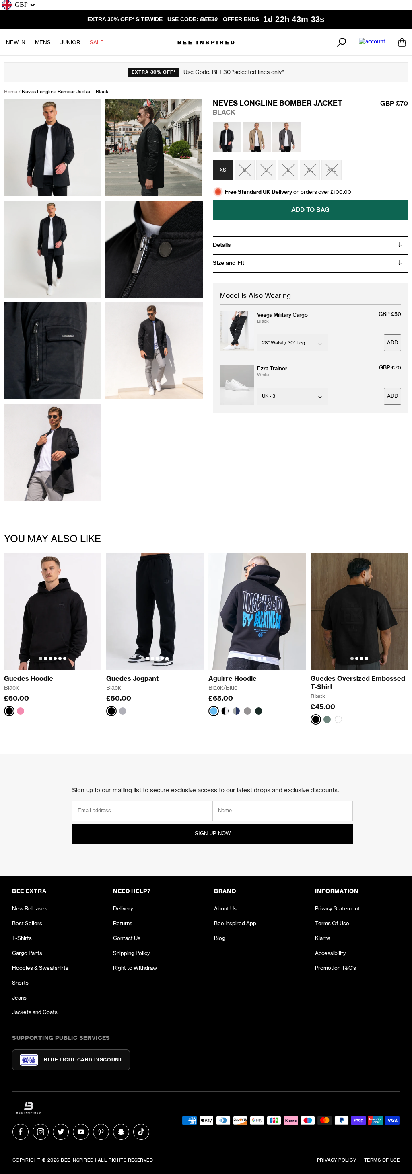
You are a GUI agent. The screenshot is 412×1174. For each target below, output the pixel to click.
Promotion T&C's (335, 968)
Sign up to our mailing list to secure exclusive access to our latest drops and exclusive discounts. (205, 790)
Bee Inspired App (235, 923)
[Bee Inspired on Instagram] (41, 1132)
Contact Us (126, 938)
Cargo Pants (27, 953)
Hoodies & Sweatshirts (40, 968)
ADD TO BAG (310, 209)
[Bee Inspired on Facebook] (20, 1132)
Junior (70, 42)
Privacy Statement (337, 908)
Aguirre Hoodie (232, 678)
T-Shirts (22, 938)
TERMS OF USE (382, 1160)
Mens (43, 42)
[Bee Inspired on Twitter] (61, 1132)
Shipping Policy (131, 953)
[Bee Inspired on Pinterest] (101, 1132)
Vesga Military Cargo (282, 314)
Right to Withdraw (135, 968)
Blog (219, 938)
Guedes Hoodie (28, 678)
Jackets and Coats (35, 1012)
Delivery (123, 908)
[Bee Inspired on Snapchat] (121, 1132)
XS (223, 170)
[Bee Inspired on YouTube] (81, 1132)
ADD (392, 343)
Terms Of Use (332, 923)
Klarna (322, 938)
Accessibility (330, 953)
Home (10, 91)
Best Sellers (27, 923)
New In (15, 42)
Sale (97, 42)
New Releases (29, 908)
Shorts (20, 982)
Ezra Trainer (272, 368)
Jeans (19, 997)
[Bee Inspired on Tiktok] (141, 1132)
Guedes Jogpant (132, 678)
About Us (225, 908)
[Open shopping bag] (402, 42)
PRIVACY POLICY (336, 1160)
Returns (122, 923)
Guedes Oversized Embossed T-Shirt (359, 682)
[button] (40, 658)
